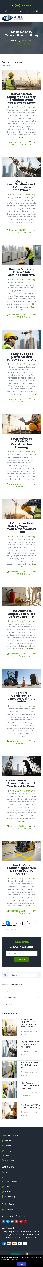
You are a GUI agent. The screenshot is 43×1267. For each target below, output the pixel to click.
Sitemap (8, 1191)
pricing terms (11, 1237)
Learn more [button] (14, 1259)
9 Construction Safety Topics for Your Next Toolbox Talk (21, 527)
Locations (9, 1209)
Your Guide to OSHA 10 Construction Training (21, 443)
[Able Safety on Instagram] (12, 1221)
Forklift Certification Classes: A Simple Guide (22, 697)
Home (14, 40)
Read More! (31, 394)
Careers (8, 1145)
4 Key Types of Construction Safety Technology (21, 357)
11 (9, 927)
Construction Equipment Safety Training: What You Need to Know (21, 98)
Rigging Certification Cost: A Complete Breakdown (21, 186)
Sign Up (11, 11)
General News (11, 998)
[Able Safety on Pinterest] (21, 1221)
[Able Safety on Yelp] (25, 1221)
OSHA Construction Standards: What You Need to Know (21, 783)
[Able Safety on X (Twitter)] (8, 1221)
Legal (7, 1186)
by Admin (26, 1034)
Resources (9, 1160)
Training (8, 1150)
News (7, 1155)
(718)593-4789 (22, 1216)
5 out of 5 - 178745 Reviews (24, 143)
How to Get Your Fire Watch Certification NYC (21, 272)
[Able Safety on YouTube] (16, 1221)
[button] (35, 11)
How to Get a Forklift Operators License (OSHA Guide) (21, 869)
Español (8, 1004)
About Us (8, 1141)
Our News (27, 40)
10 (4, 927)
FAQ (6, 1172)
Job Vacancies (11, 1182)
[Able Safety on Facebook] (3, 1221)
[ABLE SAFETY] (21, 18)
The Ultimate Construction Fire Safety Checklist (21, 614)
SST (6, 991)
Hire (6, 1177)
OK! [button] (21, 1264)
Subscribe (21, 959)
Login (25, 11)
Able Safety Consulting (23, 107)
